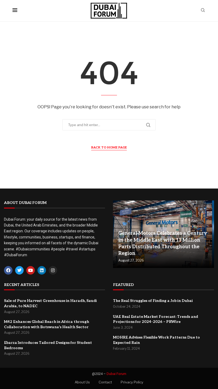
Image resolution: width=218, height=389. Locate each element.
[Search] (203, 10)
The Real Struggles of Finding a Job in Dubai (153, 300)
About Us (82, 382)
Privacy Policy (132, 382)
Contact (105, 382)
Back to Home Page (109, 147)
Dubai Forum (116, 374)
